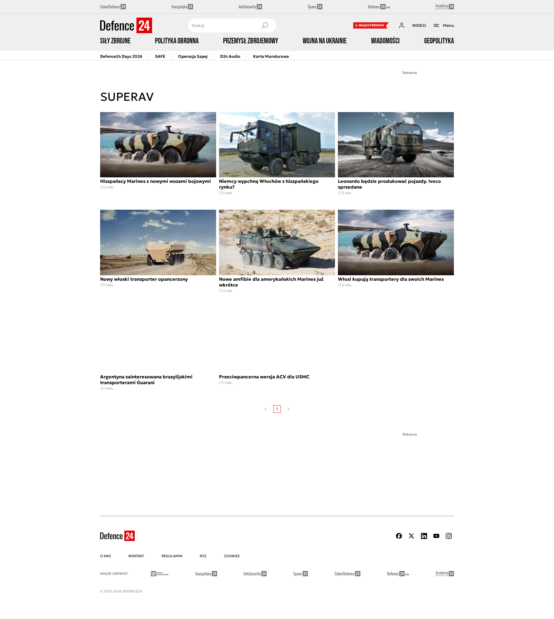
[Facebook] (399, 536)
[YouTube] (436, 536)
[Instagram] (448, 536)
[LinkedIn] (424, 536)
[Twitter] (411, 536)
